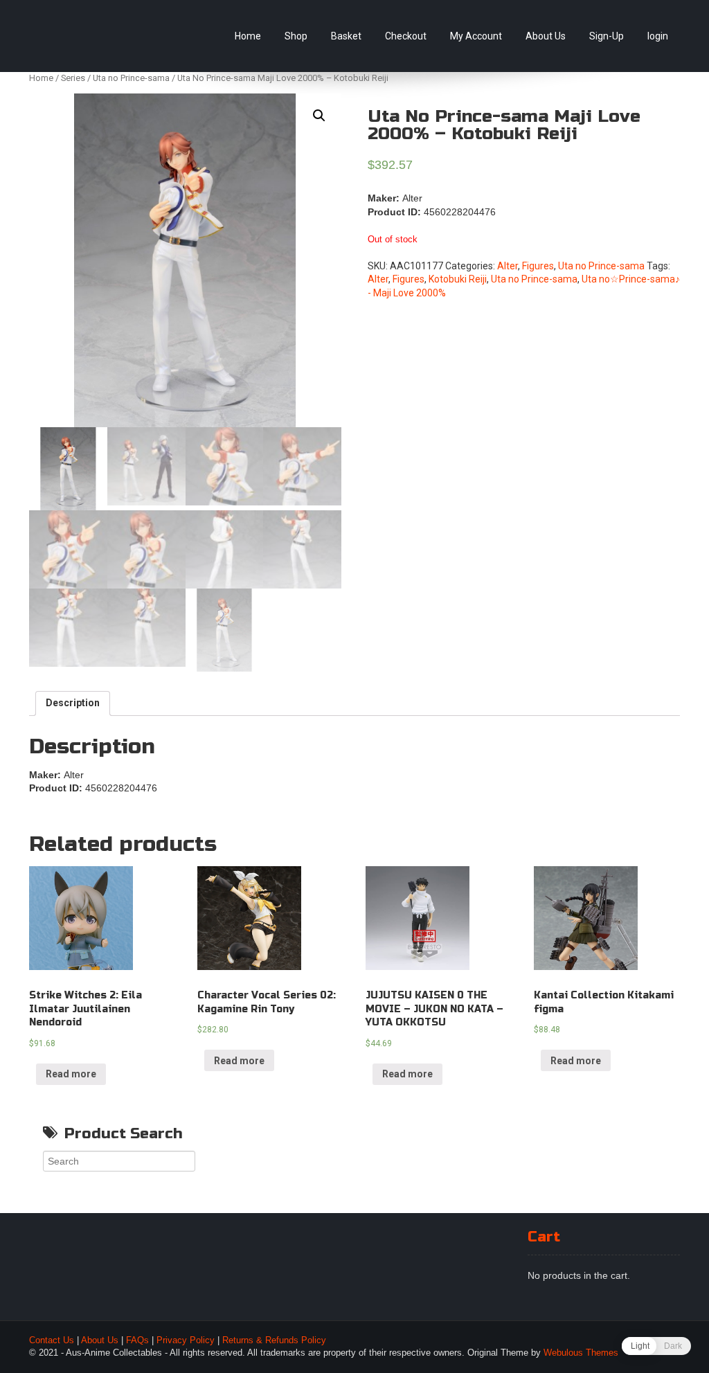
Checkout (406, 36)
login (657, 36)
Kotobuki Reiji (458, 279)
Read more (71, 1073)
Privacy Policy (185, 1340)
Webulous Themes (581, 1353)
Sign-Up (606, 36)
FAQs (137, 1340)
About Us (546, 36)
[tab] (72, 703)
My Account (476, 36)
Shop (296, 36)
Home (248, 36)
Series (73, 78)
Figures (538, 265)
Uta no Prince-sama (131, 78)
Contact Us (51, 1340)
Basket (346, 36)
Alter (507, 265)
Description (73, 702)
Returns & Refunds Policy (274, 1340)
